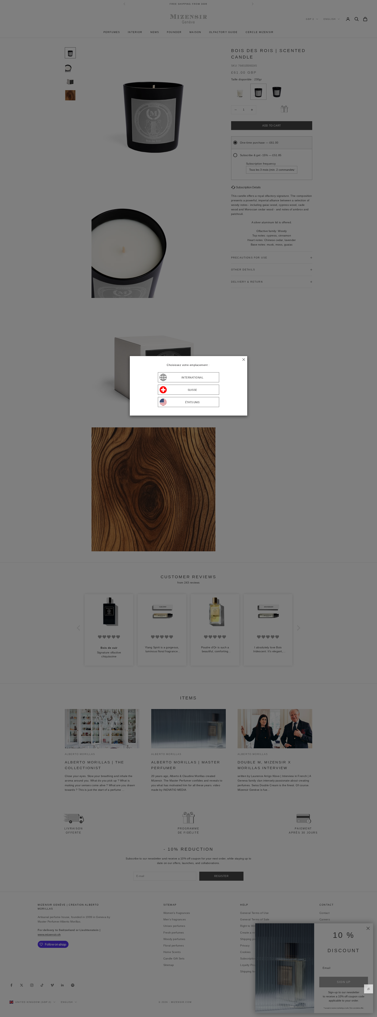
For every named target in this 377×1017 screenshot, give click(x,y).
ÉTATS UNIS (192, 402)
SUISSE (192, 389)
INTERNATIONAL (192, 377)
